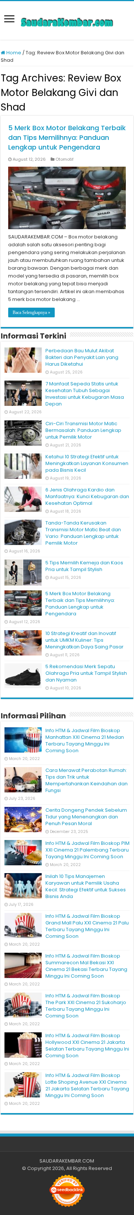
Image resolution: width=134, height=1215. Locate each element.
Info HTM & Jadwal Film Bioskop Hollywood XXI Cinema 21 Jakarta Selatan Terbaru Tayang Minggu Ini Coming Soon (87, 1045)
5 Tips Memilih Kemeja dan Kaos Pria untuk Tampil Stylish (84, 566)
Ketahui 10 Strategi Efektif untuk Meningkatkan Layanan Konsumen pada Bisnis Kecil (86, 463)
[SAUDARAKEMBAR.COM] (67, 20)
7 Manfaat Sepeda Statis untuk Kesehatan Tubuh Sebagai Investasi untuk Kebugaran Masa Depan (84, 393)
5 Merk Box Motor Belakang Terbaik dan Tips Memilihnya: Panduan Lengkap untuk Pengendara (67, 137)
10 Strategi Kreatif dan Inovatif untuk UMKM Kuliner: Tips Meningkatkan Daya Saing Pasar (84, 640)
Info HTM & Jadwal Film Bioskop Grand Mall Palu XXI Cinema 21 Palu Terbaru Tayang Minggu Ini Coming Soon (87, 926)
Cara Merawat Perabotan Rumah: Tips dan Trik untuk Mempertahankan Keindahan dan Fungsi (86, 780)
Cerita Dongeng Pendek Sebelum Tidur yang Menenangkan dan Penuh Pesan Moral (86, 817)
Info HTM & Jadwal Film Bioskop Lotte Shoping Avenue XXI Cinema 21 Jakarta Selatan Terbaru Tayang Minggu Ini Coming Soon (87, 1085)
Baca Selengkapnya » (31, 312)
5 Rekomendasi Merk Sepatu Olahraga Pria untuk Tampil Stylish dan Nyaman (86, 673)
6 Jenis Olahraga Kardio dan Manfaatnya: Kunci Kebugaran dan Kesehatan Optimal (87, 496)
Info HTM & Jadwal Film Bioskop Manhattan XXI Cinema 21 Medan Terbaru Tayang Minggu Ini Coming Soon (84, 740)
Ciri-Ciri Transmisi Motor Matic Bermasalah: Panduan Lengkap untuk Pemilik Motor (83, 430)
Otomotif (64, 159)
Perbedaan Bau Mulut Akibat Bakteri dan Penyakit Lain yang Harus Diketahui (81, 357)
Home (13, 52)
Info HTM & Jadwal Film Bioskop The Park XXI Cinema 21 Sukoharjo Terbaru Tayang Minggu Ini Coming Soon (85, 1005)
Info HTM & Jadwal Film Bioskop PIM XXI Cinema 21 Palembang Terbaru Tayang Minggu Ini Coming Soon (87, 850)
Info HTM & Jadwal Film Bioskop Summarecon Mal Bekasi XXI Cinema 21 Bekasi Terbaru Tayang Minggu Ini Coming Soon (86, 966)
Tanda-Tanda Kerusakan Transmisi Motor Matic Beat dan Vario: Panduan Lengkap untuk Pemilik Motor (83, 532)
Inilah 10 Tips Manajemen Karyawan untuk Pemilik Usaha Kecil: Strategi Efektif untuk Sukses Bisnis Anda (85, 886)
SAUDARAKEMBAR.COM (66, 1160)
